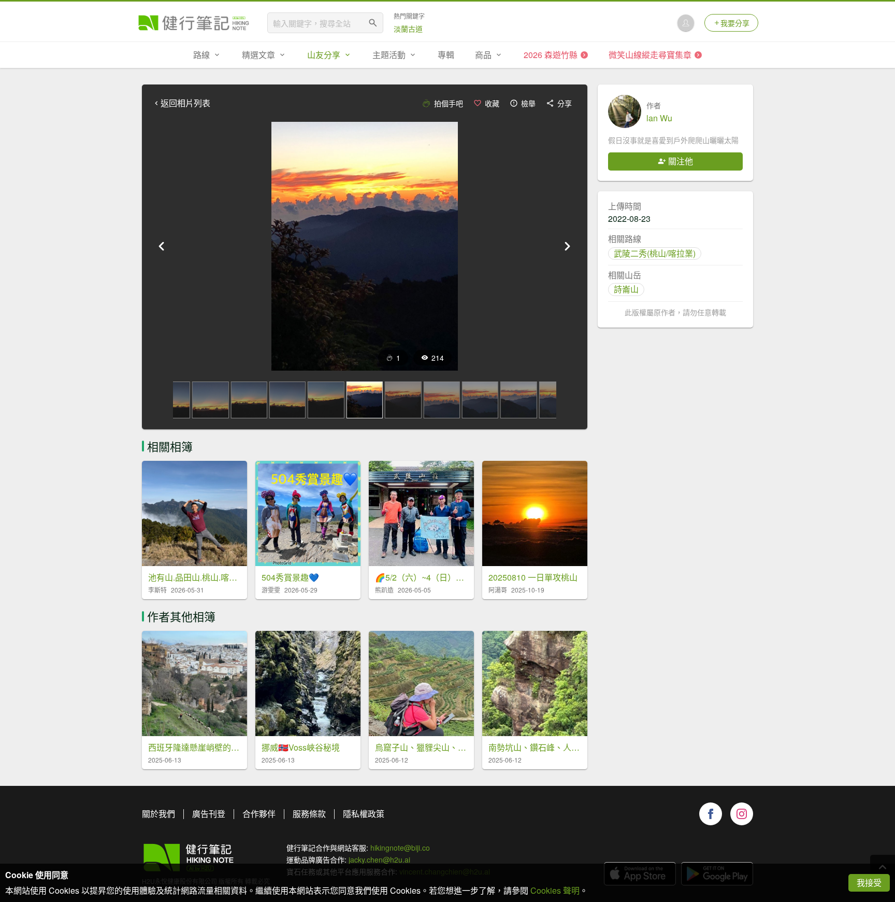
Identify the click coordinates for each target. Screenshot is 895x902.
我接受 (869, 883)
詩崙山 (626, 289)
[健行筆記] (194, 22)
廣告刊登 (208, 814)
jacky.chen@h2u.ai (379, 859)
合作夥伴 (259, 814)
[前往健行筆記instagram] (741, 813)
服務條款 (309, 814)
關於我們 (158, 814)
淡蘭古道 (408, 28)
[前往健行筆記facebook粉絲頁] (710, 813)
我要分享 (734, 23)
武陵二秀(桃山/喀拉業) (655, 253)
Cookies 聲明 (555, 890)
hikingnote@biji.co (400, 847)
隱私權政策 (363, 814)
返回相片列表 (185, 103)
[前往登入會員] (685, 23)
